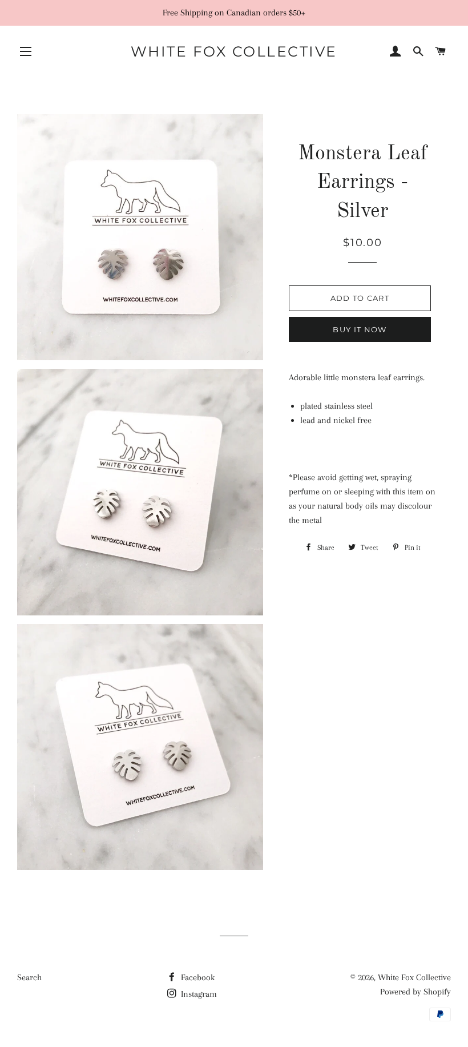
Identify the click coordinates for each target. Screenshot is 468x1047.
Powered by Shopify (415, 991)
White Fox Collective (234, 51)
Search (29, 977)
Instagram (198, 994)
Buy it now (359, 329)
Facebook (197, 977)
